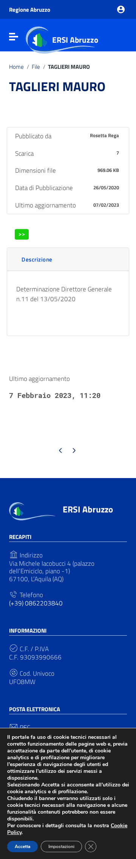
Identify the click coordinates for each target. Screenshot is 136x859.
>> (22, 234)
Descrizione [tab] (37, 259)
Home (16, 66)
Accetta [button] (22, 847)
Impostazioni (61, 847)
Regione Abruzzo (29, 9)
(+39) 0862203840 (36, 603)
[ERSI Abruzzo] (32, 510)
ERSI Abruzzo (75, 40)
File (36, 66)
